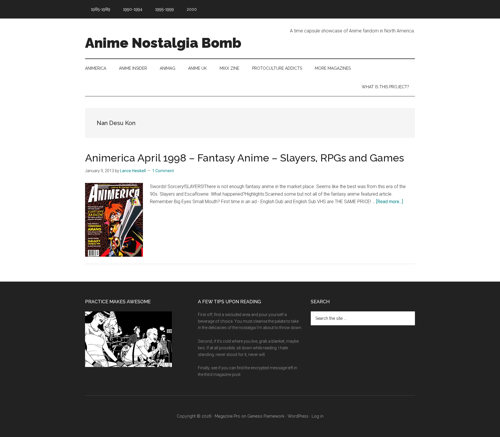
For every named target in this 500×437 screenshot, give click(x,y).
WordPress (298, 416)
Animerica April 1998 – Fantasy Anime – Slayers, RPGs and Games (244, 158)
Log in (317, 416)
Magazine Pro (227, 416)
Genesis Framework (265, 416)
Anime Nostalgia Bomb (163, 43)
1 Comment (163, 170)
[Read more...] (389, 201)
